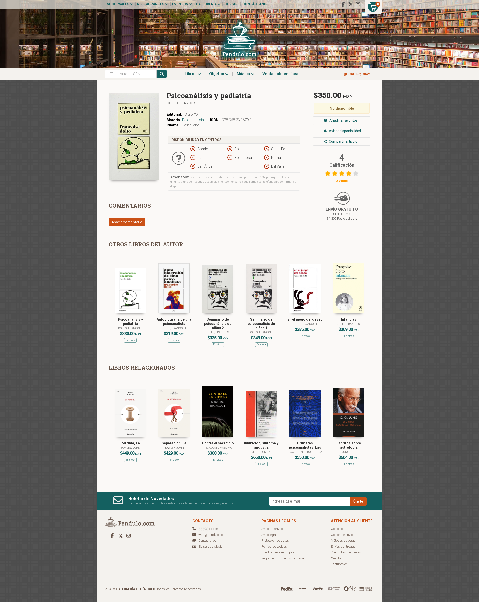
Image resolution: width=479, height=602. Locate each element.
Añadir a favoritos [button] (343, 120)
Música (244, 73)
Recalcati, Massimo (218, 447)
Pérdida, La (130, 443)
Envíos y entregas (343, 546)
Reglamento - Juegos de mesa (282, 558)
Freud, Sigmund (261, 452)
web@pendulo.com (211, 535)
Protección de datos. (275, 540)
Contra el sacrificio (218, 443)
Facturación (339, 564)
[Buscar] (162, 74)
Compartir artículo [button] (342, 141)
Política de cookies (274, 546)
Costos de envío (342, 535)
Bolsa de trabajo (210, 546)
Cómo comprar (341, 529)
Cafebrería (206, 4)
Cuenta (336, 558)
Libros (191, 73)
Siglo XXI (191, 114)
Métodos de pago (343, 540)
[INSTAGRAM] (358, 4)
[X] (350, 4)
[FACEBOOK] (343, 4)
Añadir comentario (127, 222)
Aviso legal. (269, 535)
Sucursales (118, 4)
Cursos (231, 4)
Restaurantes (151, 4)
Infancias (348, 319)
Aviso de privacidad (275, 529)
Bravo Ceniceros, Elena (305, 452)
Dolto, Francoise (183, 103)
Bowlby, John (130, 447)
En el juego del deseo (305, 319)
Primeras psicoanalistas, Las (305, 445)
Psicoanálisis (193, 120)
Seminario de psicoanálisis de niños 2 (217, 323)
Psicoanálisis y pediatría (130, 321)
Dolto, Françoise (174, 328)
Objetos (217, 73)
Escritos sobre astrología (349, 445)
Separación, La (174, 443)
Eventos (180, 4)
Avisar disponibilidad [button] (344, 131)
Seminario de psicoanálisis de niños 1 (261, 323)
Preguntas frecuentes (346, 552)
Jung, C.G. (349, 452)
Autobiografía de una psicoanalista (174, 321)
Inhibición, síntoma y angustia (261, 445)
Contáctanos (255, 4)
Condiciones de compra (277, 552)
